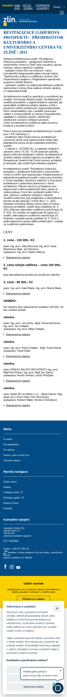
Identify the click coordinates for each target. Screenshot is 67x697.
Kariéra (6, 487)
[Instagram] (12, 567)
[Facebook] (5, 567)
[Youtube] (18, 567)
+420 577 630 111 (20, 548)
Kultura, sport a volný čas (16, 455)
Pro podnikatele (11, 444)
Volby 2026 (17, 7)
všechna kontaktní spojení (17, 536)
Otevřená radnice (11, 460)
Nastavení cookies (34, 686)
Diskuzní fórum (11, 503)
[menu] (62, 12)
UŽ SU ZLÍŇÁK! (28, 7)
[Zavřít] (56, 608)
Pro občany (9, 450)
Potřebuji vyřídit (11, 492)
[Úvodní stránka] (20, 25)
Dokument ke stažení (18, 257)
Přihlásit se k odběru (34, 599)
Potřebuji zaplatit (12, 497)
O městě (7, 439)
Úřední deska (10, 481)
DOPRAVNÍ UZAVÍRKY (43, 7)
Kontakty (7, 508)
